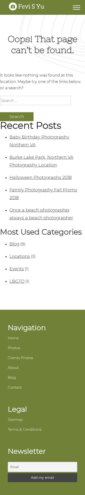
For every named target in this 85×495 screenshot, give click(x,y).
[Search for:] (35, 101)
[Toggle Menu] (76, 7)
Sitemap (15, 419)
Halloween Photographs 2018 (40, 177)
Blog (14, 244)
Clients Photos (20, 358)
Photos (14, 348)
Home (13, 338)
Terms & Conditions (25, 429)
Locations (19, 256)
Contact (15, 387)
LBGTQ (17, 281)
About (13, 367)
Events (16, 268)
